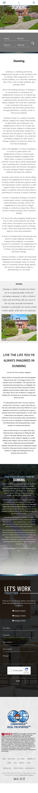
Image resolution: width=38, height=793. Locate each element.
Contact (22, 763)
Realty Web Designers (27, 775)
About (9, 763)
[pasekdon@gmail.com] (4, 3)
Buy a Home (11, 759)
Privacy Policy (18, 768)
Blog (15, 763)
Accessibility (30, 768)
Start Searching (19, 559)
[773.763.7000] (19, 2)
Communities (31, 759)
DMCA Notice (7, 768)
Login (28, 763)
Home (4, 759)
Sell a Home (21, 759)
